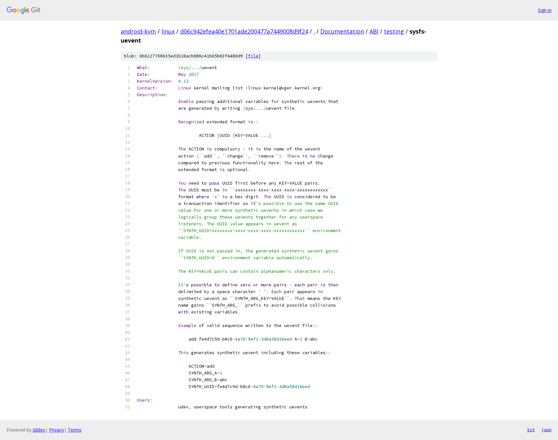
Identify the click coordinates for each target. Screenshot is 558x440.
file (253, 56)
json (546, 430)
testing (394, 31)
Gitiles (39, 430)
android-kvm (138, 31)
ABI (373, 31)
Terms (74, 430)
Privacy (56, 430)
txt (531, 430)
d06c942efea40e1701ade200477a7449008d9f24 (244, 31)
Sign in (545, 10)
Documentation (342, 31)
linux (168, 31)
